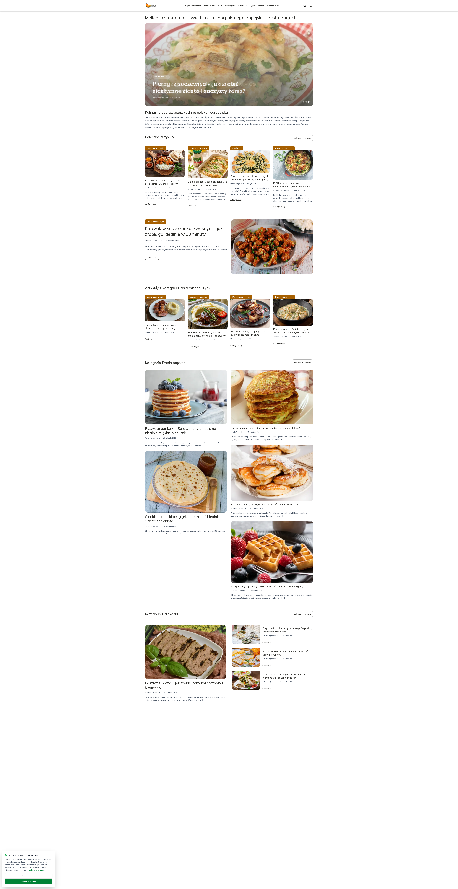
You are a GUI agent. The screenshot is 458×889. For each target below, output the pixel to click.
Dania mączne (230, 6)
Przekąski (242, 6)
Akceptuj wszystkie (28, 882)
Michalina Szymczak (160, 97)
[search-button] (304, 5)
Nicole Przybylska (152, 188)
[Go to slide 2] (306, 102)
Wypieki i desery (256, 6)
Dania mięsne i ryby (213, 6)
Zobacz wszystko (302, 138)
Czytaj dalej (152, 257)
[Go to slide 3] (309, 102)
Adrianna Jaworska (152, 438)
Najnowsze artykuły (193, 6)
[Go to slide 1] (303, 102)
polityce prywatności (37, 870)
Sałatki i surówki (273, 6)
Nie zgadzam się (28, 876)
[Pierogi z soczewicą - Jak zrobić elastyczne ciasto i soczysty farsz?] (229, 64)
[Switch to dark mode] (311, 6)
